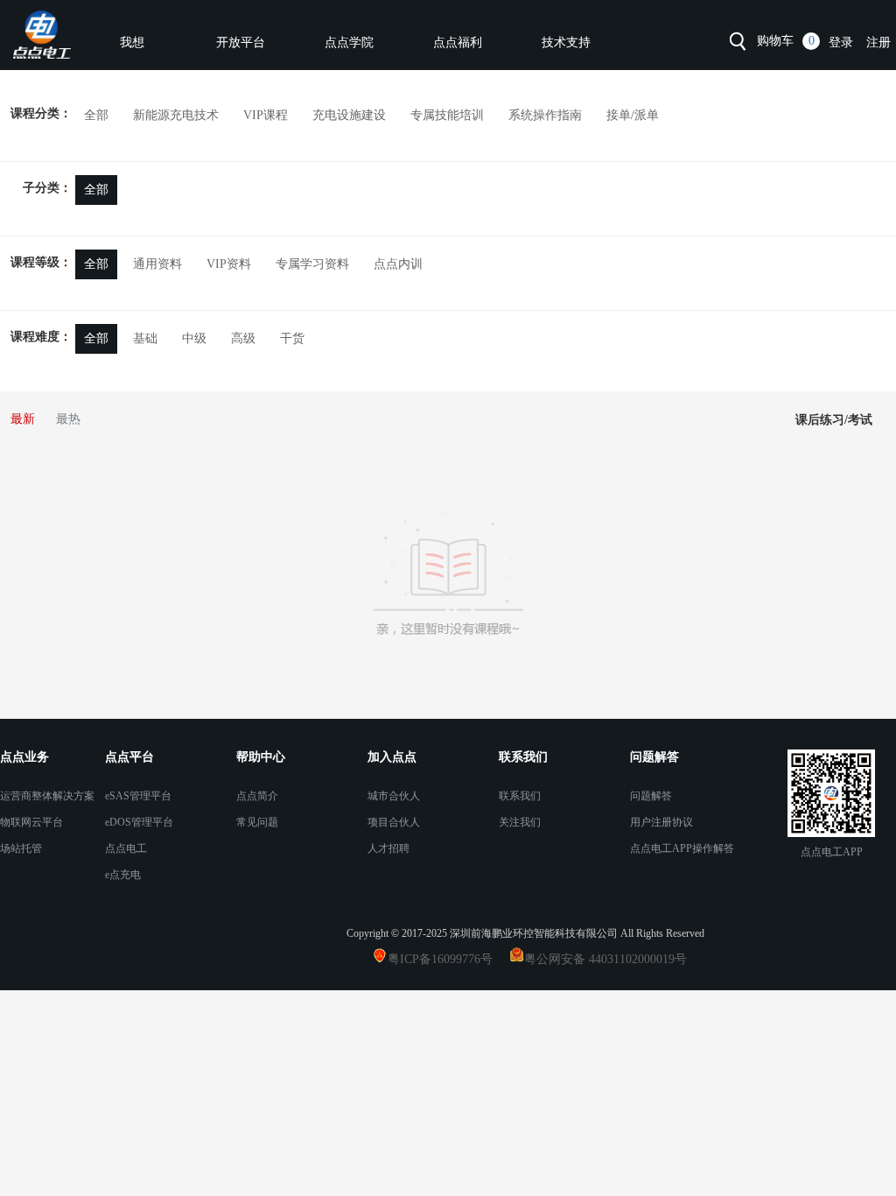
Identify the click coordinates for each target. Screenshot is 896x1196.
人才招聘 (389, 848)
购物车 (775, 40)
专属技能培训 (447, 115)
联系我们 (520, 796)
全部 (96, 189)
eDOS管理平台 (139, 822)
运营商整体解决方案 (47, 796)
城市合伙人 (394, 796)
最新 (22, 419)
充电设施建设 (349, 115)
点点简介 (257, 796)
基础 (145, 338)
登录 (841, 42)
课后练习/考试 (833, 419)
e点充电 (123, 875)
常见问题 (257, 822)
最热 (68, 419)
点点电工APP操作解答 (682, 848)
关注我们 (520, 822)
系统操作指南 (545, 115)
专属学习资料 (312, 264)
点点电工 (126, 848)
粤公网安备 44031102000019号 (605, 959)
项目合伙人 (394, 822)
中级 (194, 338)
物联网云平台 (31, 822)
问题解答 (651, 796)
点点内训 (398, 264)
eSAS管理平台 (138, 796)
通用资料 (157, 264)
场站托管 (21, 848)
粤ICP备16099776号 (447, 959)
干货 (292, 338)
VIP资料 (228, 264)
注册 (878, 42)
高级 (243, 338)
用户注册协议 (661, 822)
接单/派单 (632, 115)
